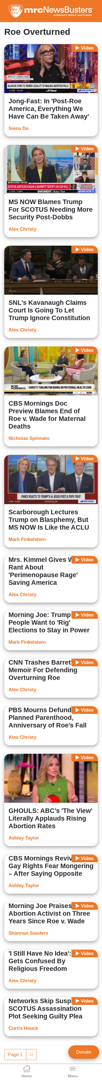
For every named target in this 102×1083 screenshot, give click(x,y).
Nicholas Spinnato (29, 438)
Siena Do (18, 128)
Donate (83, 1052)
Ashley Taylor (23, 838)
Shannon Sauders (28, 933)
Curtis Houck (23, 1028)
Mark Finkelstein (27, 539)
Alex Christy (22, 229)
